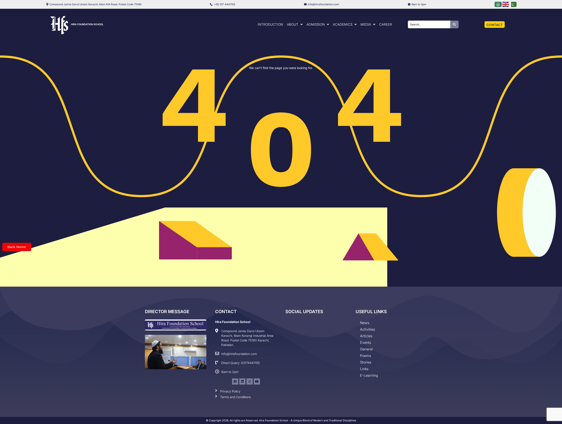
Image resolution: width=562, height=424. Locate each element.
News (364, 323)
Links (364, 369)
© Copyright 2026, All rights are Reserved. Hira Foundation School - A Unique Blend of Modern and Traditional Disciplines (281, 420)
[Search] (454, 24)
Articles (366, 336)
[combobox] (429, 24)
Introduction (270, 24)
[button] (175, 352)
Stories (365, 362)
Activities (367, 329)
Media (365, 24)
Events (365, 342)
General (366, 349)
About (292, 24)
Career (385, 24)
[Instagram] (250, 381)
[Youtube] (257, 381)
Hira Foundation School (87, 24)
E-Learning (369, 375)
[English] (506, 4)
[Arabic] (498, 4)
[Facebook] (235, 381)
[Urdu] (513, 4)
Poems (365, 355)
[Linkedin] (242, 381)
